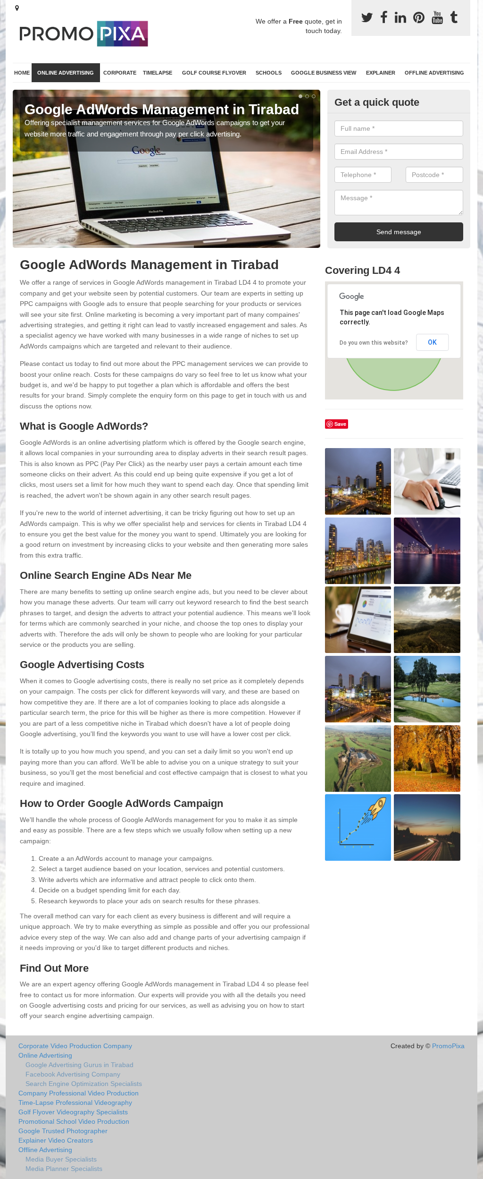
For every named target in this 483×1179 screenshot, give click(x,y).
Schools (269, 73)
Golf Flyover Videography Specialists (73, 1112)
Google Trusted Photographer (63, 1131)
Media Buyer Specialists (61, 1159)
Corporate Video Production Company (75, 1046)
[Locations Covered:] (17, 8)
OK (432, 342)
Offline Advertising (434, 73)
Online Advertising (65, 73)
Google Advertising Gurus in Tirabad (79, 1065)
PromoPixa (448, 1046)
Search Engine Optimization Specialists (83, 1083)
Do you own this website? (374, 342)
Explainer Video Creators (55, 1140)
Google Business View (323, 73)
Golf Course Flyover (214, 73)
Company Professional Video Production (78, 1093)
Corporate (119, 73)
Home (22, 73)
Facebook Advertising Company (72, 1074)
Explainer (380, 73)
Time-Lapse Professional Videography (75, 1102)
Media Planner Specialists (63, 1168)
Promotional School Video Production (73, 1121)
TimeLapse (157, 73)
